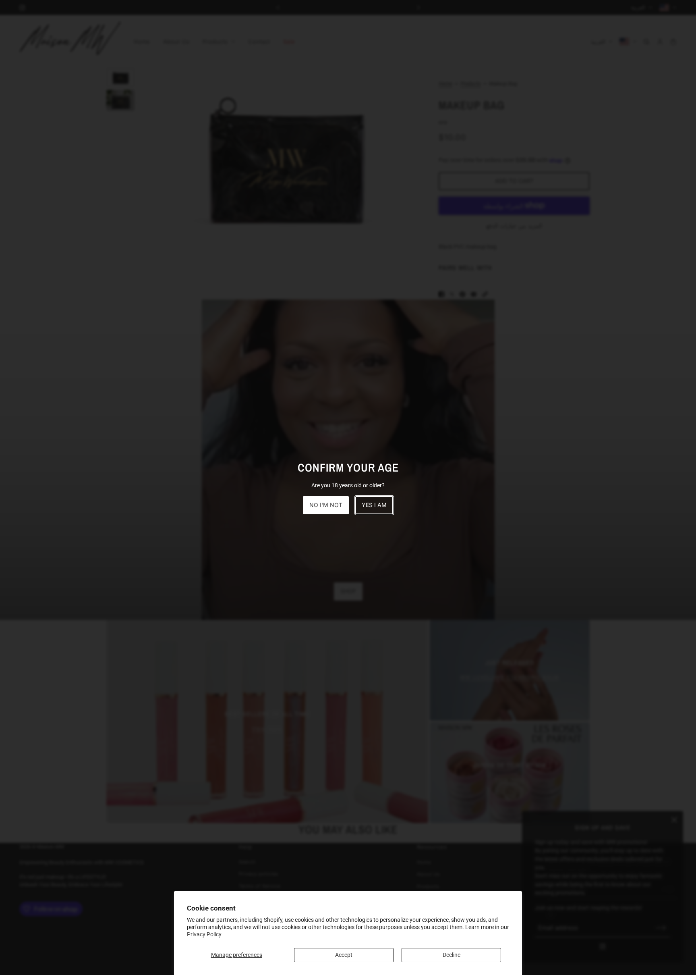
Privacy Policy (204, 934)
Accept (343, 955)
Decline (451, 955)
